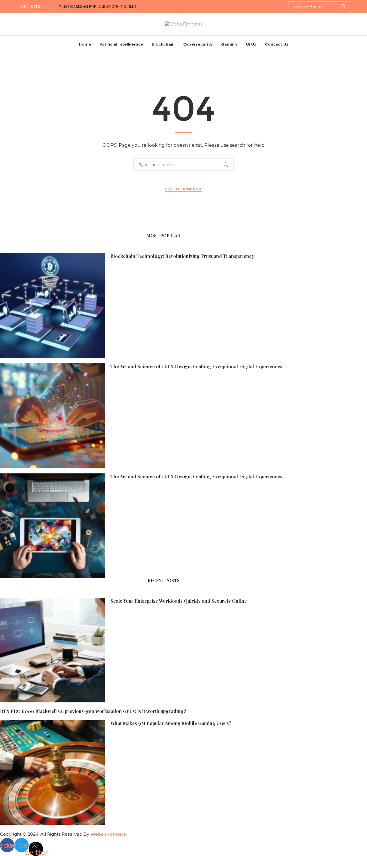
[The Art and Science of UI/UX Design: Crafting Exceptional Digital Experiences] (52, 415)
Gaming (229, 44)
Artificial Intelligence (121, 44)
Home (85, 44)
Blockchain (163, 44)
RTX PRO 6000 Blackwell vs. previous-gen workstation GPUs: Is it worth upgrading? (93, 711)
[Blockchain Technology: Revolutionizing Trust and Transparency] (52, 305)
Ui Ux (251, 44)
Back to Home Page (183, 189)
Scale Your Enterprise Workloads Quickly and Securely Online (178, 601)
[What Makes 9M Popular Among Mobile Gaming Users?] (52, 772)
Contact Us (276, 44)
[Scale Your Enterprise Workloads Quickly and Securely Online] (52, 650)
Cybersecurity (197, 44)
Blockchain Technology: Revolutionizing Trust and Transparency (182, 256)
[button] (48, 6)
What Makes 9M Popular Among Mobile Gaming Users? (111, 6)
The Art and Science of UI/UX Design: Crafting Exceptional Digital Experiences (196, 366)
